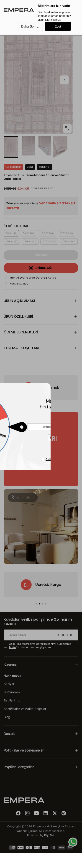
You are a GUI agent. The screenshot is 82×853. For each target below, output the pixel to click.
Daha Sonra (29, 26)
